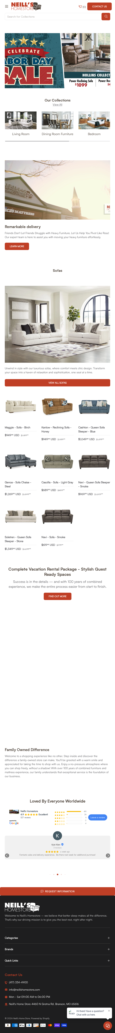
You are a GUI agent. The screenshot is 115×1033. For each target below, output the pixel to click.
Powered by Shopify (40, 1018)
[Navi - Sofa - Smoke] (57, 517)
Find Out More (57, 596)
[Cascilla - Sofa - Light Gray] (57, 462)
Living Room (20, 134)
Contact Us (99, 6)
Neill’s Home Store (21, 1018)
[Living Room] (21, 120)
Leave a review (97, 817)
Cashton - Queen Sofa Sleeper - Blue (91, 429)
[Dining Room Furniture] (57, 120)
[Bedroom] (94, 120)
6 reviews (57, 847)
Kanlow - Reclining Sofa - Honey (56, 429)
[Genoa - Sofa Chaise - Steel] (21, 462)
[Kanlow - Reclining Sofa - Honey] (57, 407)
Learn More (17, 246)
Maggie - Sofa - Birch (17, 427)
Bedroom (94, 134)
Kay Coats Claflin (56, 844)
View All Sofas (58, 382)
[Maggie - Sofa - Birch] (21, 407)
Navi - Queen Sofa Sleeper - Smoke (94, 484)
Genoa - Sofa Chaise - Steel (18, 484)
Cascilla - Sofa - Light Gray (57, 482)
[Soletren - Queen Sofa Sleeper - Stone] (21, 517)
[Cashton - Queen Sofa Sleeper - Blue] (94, 407)
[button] (7, 855)
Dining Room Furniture (57, 134)
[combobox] (57, 16)
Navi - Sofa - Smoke (53, 537)
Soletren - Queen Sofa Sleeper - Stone (18, 539)
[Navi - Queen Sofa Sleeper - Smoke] (94, 462)
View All (57, 104)
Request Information (60, 891)
